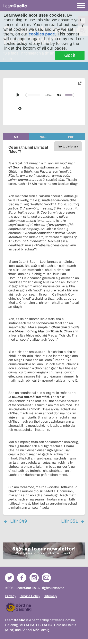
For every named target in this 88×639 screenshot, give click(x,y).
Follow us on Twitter (9, 577)
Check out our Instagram (34, 577)
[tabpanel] (44, 327)
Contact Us (46, 577)
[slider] (32, 95)
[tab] (16, 136)
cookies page (42, 34)
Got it (70, 55)
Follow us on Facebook (21, 577)
